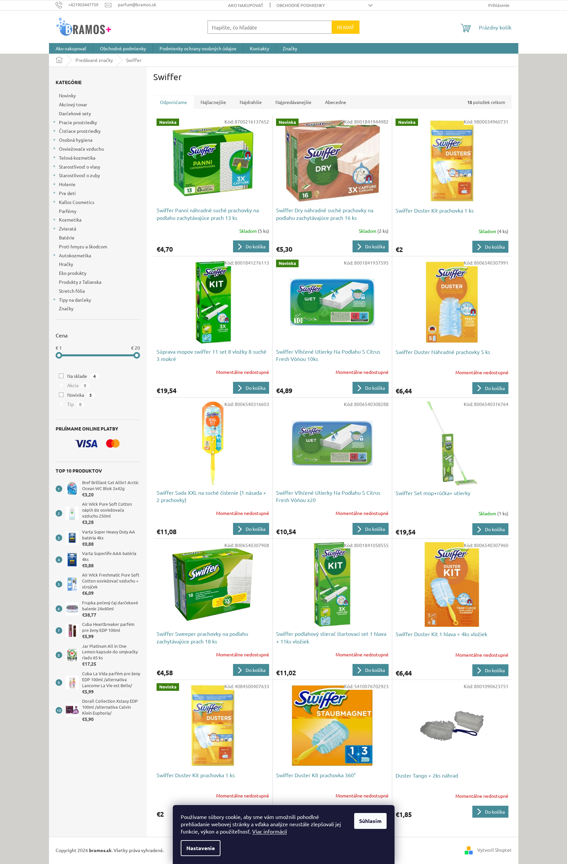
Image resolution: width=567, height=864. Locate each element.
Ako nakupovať (245, 5)
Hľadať (345, 27)
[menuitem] (71, 48)
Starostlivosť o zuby (79, 175)
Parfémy (67, 211)
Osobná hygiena (75, 140)
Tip (74, 404)
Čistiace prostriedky (80, 131)
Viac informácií (269, 831)
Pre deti (67, 193)
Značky (66, 308)
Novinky (67, 95)
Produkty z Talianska (80, 282)
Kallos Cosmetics (76, 202)
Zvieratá (67, 228)
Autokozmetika (75, 255)
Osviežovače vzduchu (81, 149)
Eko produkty (72, 273)
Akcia (76, 385)
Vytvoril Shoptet (494, 850)
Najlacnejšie (213, 102)
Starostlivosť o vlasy (79, 167)
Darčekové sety (75, 113)
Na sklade (81, 376)
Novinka (79, 395)
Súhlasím (370, 820)
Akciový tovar (73, 104)
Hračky (66, 264)
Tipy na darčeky (75, 300)
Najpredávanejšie (293, 102)
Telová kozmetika (77, 158)
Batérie (66, 237)
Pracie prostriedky (78, 122)
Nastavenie (200, 847)
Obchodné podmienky (300, 5)
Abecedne (335, 102)
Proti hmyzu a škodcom (83, 246)
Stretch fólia (72, 291)
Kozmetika (70, 220)
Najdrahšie (251, 102)
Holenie (67, 184)
